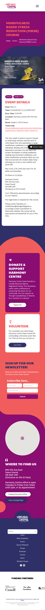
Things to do (18, 97)
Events (14, 41)
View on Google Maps (16, 500)
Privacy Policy (31, 602)
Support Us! (17, 305)
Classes (9, 97)
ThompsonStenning (22, 605)
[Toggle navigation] (37, 6)
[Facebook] (21, 565)
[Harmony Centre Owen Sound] (10, 6)
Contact (22, 555)
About (22, 558)
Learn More (17, 345)
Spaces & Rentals (22, 545)
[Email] (24, 565)
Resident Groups (22, 561)
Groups (22, 548)
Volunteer (22, 551)
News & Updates (22, 538)
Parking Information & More (18, 494)
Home (8, 41)
